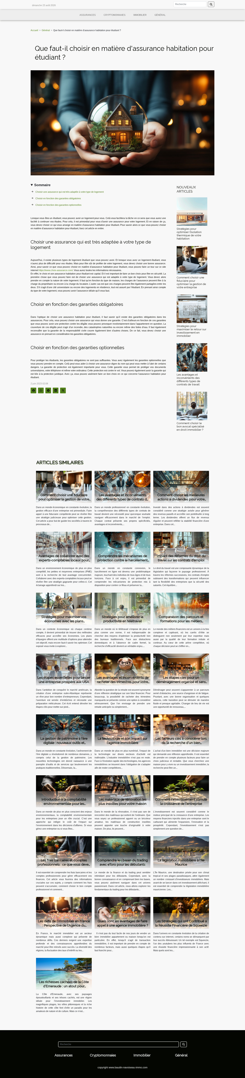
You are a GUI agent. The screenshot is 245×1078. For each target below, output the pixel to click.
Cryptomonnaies (114, 15)
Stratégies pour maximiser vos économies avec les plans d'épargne (63, 621)
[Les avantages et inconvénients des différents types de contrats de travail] (192, 357)
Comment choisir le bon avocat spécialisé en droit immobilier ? (190, 426)
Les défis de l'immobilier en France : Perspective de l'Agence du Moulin (64, 925)
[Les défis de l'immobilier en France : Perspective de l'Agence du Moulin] (64, 913)
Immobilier (140, 15)
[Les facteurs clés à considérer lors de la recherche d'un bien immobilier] (181, 730)
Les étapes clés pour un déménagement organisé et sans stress (181, 682)
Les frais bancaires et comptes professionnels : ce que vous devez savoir (63, 864)
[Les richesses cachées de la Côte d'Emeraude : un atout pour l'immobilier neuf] (64, 973)
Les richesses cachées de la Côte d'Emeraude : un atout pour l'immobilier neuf (64, 986)
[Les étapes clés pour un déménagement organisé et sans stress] (181, 669)
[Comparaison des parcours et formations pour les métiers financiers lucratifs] (181, 608)
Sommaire (42, 185)
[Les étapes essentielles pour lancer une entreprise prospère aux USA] (64, 669)
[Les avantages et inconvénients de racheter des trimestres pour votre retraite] (122, 669)
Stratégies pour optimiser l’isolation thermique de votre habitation (189, 233)
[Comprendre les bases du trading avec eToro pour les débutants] (122, 852)
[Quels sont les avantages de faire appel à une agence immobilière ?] (122, 913)
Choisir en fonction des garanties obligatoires (58, 198)
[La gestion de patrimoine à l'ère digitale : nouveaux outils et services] (64, 730)
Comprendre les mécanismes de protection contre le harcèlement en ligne (122, 560)
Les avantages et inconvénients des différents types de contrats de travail (188, 379)
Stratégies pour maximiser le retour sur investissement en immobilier (191, 330)
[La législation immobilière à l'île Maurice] (181, 852)
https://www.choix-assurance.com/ (56, 270)
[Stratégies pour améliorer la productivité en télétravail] (122, 608)
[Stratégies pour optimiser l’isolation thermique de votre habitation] (192, 211)
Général (160, 15)
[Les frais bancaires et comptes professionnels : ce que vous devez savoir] (64, 852)
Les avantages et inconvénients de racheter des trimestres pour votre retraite (123, 682)
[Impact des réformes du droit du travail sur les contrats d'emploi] (181, 547)
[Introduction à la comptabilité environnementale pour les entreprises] (64, 791)
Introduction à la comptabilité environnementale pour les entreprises (64, 803)
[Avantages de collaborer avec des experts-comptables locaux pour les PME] (64, 547)
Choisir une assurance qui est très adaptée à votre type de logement (69, 192)
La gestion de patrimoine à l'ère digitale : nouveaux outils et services (63, 743)
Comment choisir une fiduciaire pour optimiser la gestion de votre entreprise (191, 282)
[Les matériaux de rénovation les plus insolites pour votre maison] (122, 791)
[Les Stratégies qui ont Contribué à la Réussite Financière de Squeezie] (181, 913)
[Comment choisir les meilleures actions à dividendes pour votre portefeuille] (181, 486)
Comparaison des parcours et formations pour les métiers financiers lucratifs (181, 621)
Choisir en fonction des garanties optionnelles (58, 205)
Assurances (88, 15)
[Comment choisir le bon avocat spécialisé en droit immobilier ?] (192, 406)
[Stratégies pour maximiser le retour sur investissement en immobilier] (192, 308)
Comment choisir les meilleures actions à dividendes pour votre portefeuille (181, 499)
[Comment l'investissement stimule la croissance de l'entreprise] (181, 791)
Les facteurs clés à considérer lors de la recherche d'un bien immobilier (181, 743)
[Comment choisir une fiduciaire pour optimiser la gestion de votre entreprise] (192, 260)
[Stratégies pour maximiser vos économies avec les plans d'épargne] (64, 608)
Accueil (34, 30)
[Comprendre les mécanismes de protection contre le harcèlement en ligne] (122, 547)
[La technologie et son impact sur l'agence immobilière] (122, 730)
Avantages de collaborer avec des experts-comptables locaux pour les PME (64, 560)
